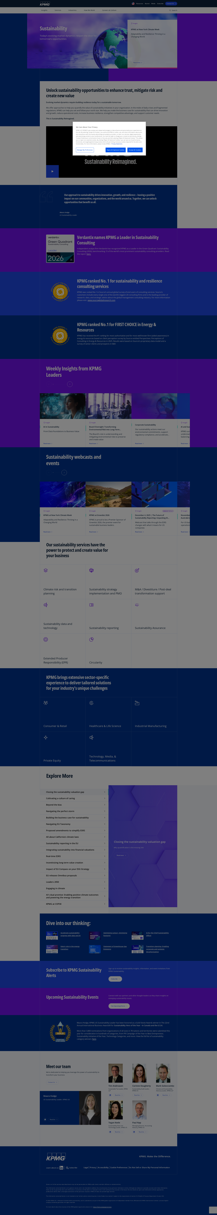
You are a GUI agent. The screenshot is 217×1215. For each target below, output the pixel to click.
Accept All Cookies (135, 150)
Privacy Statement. (117, 144)
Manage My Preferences (85, 150)
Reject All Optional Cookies (115, 150)
